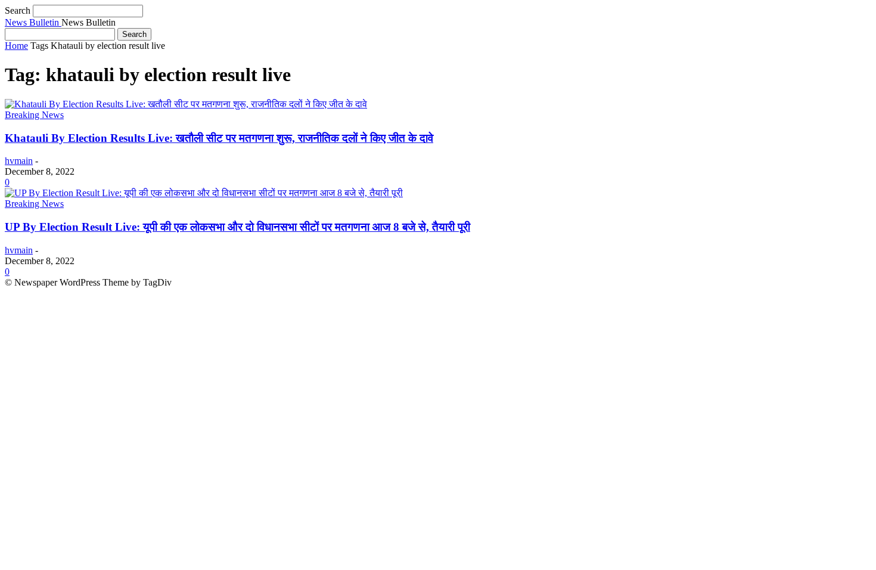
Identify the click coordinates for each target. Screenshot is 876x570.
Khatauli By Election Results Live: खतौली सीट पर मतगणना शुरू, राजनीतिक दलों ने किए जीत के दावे (219, 138)
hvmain (19, 161)
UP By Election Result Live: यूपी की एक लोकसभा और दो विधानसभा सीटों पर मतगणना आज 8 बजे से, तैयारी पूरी (237, 227)
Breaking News (34, 115)
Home (16, 46)
